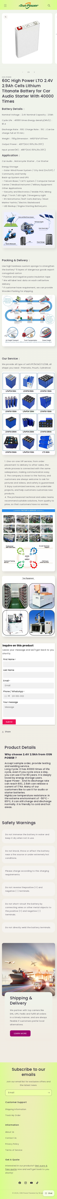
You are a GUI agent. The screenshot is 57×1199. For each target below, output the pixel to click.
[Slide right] (34, 72)
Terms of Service (13, 1150)
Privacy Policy (12, 1144)
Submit (9, 722)
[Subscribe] (49, 1093)
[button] (5, 5)
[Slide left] (23, 72)
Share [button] (8, 731)
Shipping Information (15, 1109)
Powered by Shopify (37, 1193)
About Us (9, 1132)
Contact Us (11, 1138)
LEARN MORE (20, 1033)
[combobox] (7, 696)
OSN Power (23, 1193)
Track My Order (13, 1115)
